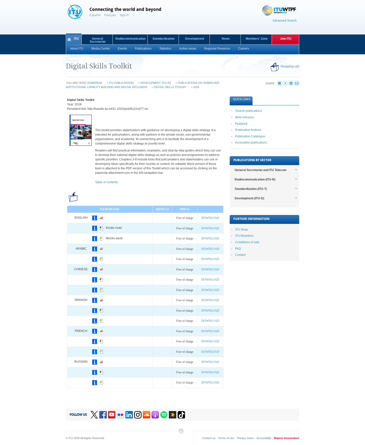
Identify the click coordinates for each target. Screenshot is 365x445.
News (226, 38)
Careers (243, 48)
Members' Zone (257, 38)
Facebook (103, 414)
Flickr (120, 414)
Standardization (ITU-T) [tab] (251, 189)
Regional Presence (217, 48)
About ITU (76, 48)
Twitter (94, 414)
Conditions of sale (247, 242)
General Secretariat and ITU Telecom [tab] (261, 170)
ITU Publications (121, 82)
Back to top (181, 433)
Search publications (248, 111)
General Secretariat (98, 40)
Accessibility (263, 438)
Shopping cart (289, 66)
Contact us (209, 438)
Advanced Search (285, 20)
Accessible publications (251, 142)
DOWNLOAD (210, 218)
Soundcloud (146, 414)
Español (95, 15)
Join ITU (286, 38)
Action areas (187, 48)
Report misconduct (286, 438)
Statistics (165, 48)
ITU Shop (241, 229)
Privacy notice (245, 438)
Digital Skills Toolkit (170, 87)
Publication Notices (248, 130)
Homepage (94, 82)
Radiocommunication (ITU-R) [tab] (255, 179)
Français (110, 15)
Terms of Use (226, 438)
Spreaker (172, 414)
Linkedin (129, 414)
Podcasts (155, 414)
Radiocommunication (130, 38)
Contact (240, 255)
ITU (76, 38)
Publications (143, 48)
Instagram (138, 414)
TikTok (181, 414)
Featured (241, 123)
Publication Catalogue (250, 136)
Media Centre (100, 48)
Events (122, 48)
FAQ (238, 248)
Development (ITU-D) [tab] (249, 198)
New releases (244, 117)
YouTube (111, 414)
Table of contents (106, 182)
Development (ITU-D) (156, 82)
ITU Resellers (244, 235)
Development (194, 38)
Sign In (124, 15)
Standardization (163, 38)
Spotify (164, 414)
